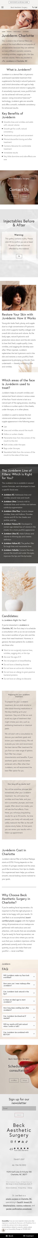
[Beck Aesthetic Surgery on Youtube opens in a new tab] (23, 1141)
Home (3, 31)
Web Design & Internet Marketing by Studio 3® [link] (19, 1184)
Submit (19, 1115)
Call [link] (35, 7)
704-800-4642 (26, 1229)
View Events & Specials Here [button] (19, 2)
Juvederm (26, 31)
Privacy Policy (22, 1188)
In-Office (14, 1080)
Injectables (17, 31)
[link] (19, 1150)
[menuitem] (11, 1141)
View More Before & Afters (19, 267)
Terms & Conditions (11, 1188)
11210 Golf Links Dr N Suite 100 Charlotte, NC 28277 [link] (19, 1173)
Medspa (9, 31)
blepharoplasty (9, 1205)
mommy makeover (23, 1205)
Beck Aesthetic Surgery (19, 7)
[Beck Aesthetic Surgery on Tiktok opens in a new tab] (26, 1141)
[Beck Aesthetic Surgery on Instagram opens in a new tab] (11, 1141)
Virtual (25, 196)
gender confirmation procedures (19, 1209)
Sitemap (30, 1188)
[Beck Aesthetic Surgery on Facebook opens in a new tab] (15, 1141)
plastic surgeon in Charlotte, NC (19, 1199)
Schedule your (19, 1068)
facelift (20, 1202)
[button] (3, 1230)
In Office (14, 196)
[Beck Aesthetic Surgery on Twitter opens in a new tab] (19, 1141)
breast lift (28, 1202)
